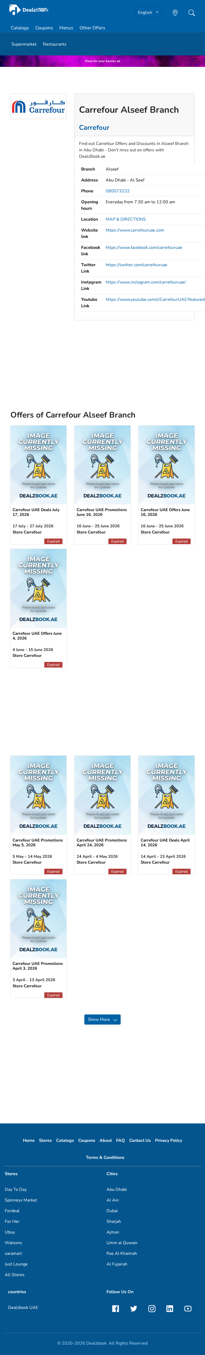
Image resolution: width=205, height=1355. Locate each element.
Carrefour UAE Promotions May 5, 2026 (38, 843)
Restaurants (54, 44)
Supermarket (24, 44)
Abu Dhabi (117, 1189)
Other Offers (92, 28)
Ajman (113, 1232)
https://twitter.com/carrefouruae (136, 265)
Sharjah (114, 1221)
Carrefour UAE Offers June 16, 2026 (165, 512)
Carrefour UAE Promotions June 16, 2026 (102, 512)
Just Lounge (16, 1264)
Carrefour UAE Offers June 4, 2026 (37, 636)
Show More (100, 1019)
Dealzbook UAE (23, 1307)
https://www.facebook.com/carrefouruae (144, 247)
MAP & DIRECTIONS (126, 219)
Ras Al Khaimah (122, 1253)
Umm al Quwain (122, 1243)
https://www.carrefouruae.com (135, 230)
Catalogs (20, 28)
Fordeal (12, 1211)
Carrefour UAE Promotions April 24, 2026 (102, 843)
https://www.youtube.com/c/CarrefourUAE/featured (155, 299)
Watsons (13, 1243)
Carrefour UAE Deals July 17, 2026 (36, 512)
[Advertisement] (102, 362)
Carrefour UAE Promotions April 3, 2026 (38, 966)
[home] (28, 9)
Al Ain (113, 1200)
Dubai (112, 1211)
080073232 (118, 191)
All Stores (15, 1275)
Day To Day (16, 1189)
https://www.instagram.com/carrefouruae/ (146, 282)
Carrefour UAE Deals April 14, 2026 (165, 843)
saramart (13, 1253)
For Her (12, 1221)
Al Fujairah (117, 1264)
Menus (66, 28)
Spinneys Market (21, 1200)
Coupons (44, 28)
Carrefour (94, 127)
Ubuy (10, 1232)
